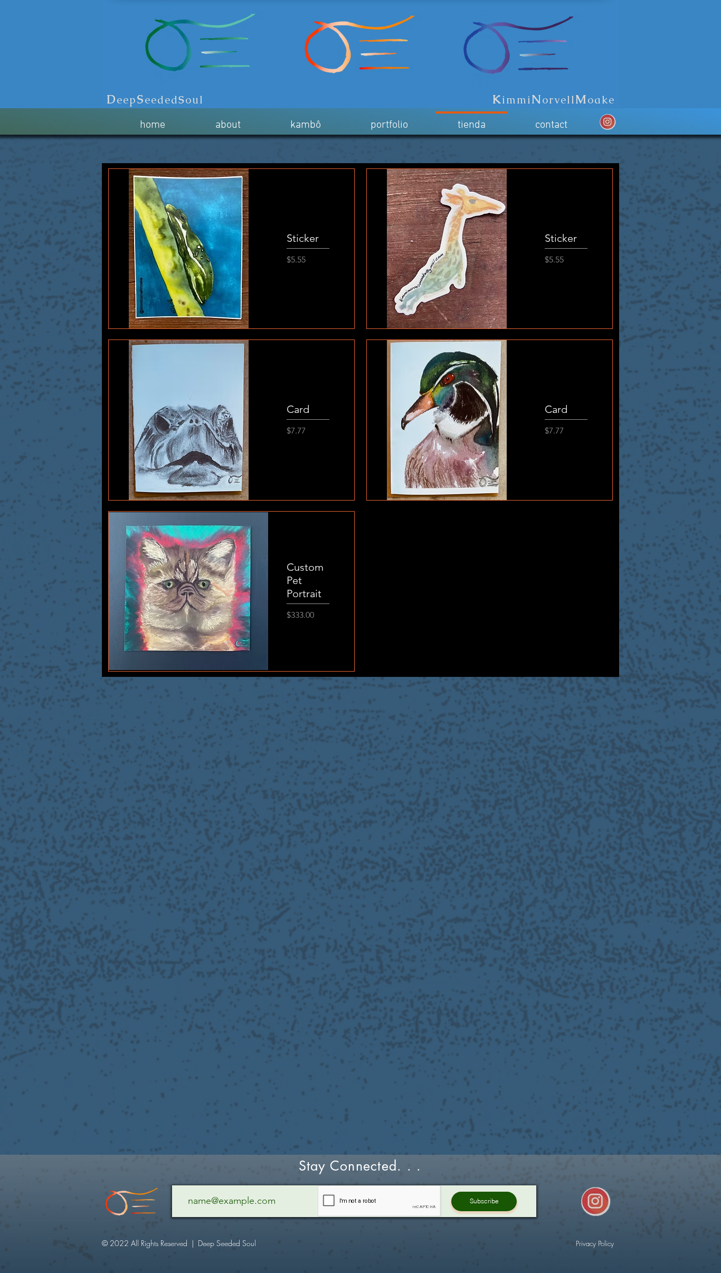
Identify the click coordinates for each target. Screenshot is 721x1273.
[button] (595, 1244)
